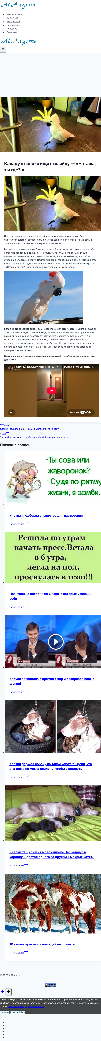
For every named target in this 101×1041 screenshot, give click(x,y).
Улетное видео (15, 14)
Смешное (12, 32)
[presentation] (53, 478)
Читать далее (18, 524)
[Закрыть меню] (0, 1017)
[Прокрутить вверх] (3, 992)
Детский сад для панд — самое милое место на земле (30, 427)
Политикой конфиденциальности (26, 1006)
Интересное (13, 21)
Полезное (12, 28)
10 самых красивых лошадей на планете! (42, 944)
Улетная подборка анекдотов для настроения (46, 515)
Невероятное (14, 25)
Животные (12, 18)
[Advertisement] (50, 72)
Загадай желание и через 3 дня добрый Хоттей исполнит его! (34, 435)
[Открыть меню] (3, 50)
